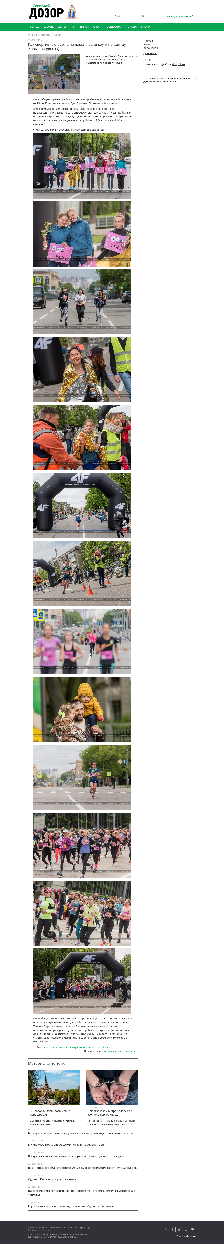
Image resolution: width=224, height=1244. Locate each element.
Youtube (192, 1229)
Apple (179, 1229)
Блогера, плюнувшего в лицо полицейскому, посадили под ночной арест (81, 1133)
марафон (77, 1047)
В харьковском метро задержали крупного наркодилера (110, 1112)
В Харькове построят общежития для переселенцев (66, 1145)
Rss (166, 1229)
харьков (47, 1047)
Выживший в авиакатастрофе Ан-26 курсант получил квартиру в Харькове (82, 1168)
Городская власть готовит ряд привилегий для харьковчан (71, 1206)
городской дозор (101, 1047)
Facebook (173, 1229)
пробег (87, 1047)
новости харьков (62, 1047)
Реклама (191, 1236)
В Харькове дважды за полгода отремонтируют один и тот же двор (76, 1156)
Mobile (186, 1229)
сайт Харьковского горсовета (119, 1051)
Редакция (182, 1236)
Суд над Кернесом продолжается (52, 1179)
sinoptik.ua (178, 64)
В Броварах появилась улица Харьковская (50, 1112)
